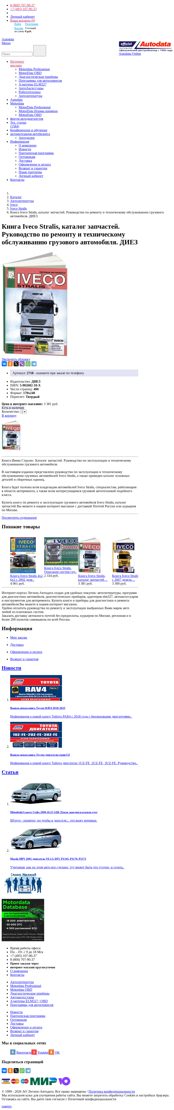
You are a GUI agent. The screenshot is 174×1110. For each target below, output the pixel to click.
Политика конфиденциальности (111, 1091)
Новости (25, 149)
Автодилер (27, 138)
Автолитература (30, 96)
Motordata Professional (34, 69)
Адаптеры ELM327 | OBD (29, 1001)
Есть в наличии (13, 408)
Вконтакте (23, 1052)
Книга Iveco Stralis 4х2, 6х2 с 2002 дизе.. (27, 577)
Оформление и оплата (35, 164)
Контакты (17, 975)
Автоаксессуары (22, 997)
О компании (27, 145)
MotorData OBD (30, 73)
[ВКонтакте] (4, 363)
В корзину (9, 415)
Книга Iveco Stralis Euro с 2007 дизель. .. (129, 577)
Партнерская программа (36, 153)
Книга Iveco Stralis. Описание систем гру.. (60, 570)
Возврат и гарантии (33, 168)
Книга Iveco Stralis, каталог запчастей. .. (93, 577)
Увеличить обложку (16, 359)
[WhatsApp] (28, 363)
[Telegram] (33, 363)
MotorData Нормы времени (38, 111)
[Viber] (22, 363)
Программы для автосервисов (40, 80)
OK (57, 1052)
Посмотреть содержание (19, 517)
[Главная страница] (15, 193)
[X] (16, 363)
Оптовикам (27, 157)
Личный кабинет (22, 16)
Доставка (25, 160)
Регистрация (31, 23)
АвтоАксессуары (31, 88)
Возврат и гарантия (24, 1031)
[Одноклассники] (10, 363)
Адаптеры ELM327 (32, 84)
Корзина (18, 28)
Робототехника (30, 92)
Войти (17, 23)
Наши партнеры (30, 172)
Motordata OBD (21, 989)
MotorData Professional (35, 107)
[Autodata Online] (145, 46)
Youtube (43, 1052)
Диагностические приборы (38, 77)
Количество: (11, 411)
